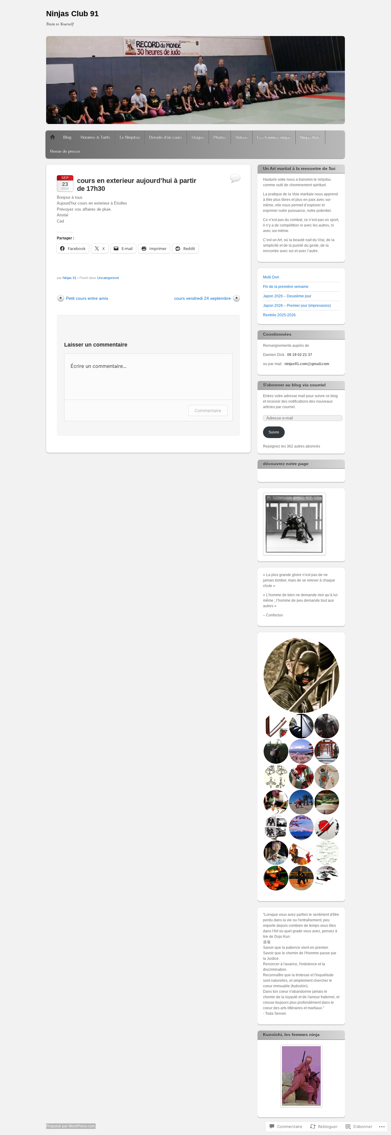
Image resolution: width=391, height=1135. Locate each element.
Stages (198, 137)
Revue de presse (65, 151)
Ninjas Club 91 (72, 13)
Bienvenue (53, 137)
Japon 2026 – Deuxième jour (287, 296)
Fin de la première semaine (286, 287)
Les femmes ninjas (274, 137)
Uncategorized (108, 278)
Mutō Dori (271, 277)
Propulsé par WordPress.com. (71, 1126)
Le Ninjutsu (130, 137)
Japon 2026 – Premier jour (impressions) (297, 305)
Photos (220, 137)
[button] (301, 675)
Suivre (274, 432)
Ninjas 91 (69, 278)
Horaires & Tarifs (95, 137)
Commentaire (208, 410)
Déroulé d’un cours (165, 137)
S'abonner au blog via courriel (294, 385)
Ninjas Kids (310, 137)
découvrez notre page (286, 463)
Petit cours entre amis (87, 298)
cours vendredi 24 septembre (202, 298)
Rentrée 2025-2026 (279, 315)
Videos (242, 137)
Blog (67, 137)
